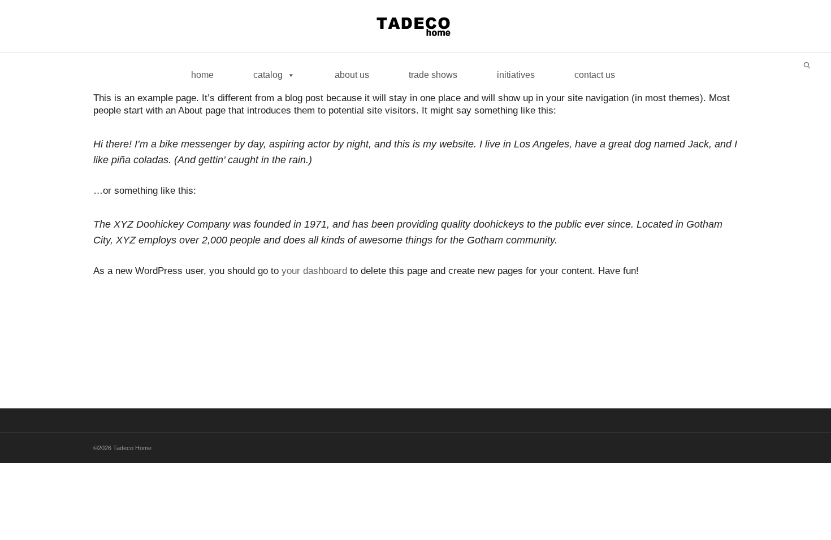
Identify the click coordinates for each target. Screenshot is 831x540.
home (202, 75)
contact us (594, 75)
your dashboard (314, 270)
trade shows (433, 75)
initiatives (516, 75)
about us (352, 75)
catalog (268, 75)
